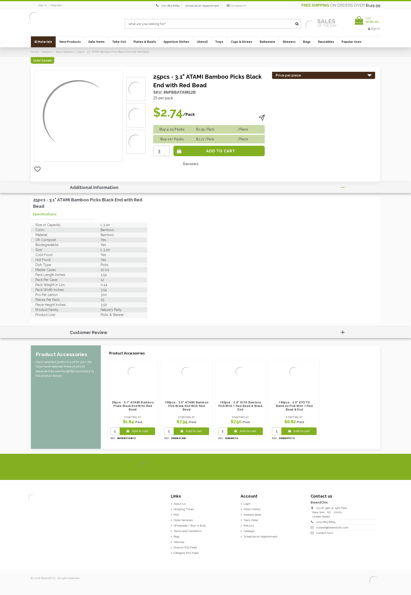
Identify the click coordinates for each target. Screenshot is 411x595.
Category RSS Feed (186, 553)
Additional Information (94, 187)
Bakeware (267, 42)
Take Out (119, 42)
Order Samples (183, 520)
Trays (219, 42)
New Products (70, 42)
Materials (44, 42)
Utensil (202, 42)
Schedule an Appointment (202, 5)
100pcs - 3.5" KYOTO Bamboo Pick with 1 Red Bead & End (294, 406)
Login (247, 503)
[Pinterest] (367, 467)
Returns (249, 525)
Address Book (252, 514)
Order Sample (42, 60)
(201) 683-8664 (325, 522)
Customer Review (88, 332)
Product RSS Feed (185, 547)
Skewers (289, 42)
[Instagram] (359, 467)
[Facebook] (343, 467)
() (238, 5)
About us (180, 503)
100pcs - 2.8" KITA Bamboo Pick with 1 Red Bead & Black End (240, 406)
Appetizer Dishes (176, 42)
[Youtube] (375, 467)
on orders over (340, 5)
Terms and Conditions (187, 531)
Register (56, 5)
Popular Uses (352, 42)
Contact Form (324, 533)
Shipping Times (184, 509)
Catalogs (249, 531)
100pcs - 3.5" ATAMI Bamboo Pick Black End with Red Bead (187, 406)
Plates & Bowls (144, 42)
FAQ (176, 514)
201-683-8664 (170, 5)
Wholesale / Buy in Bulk (190, 525)
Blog (176, 536)
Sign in (42, 5)
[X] (351, 467)
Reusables (326, 42)
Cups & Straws (241, 42)
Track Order (251, 520)
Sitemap (179, 542)
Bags (307, 42)
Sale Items (96, 42)
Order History (252, 509)
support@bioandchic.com (332, 527)
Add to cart (140, 431)
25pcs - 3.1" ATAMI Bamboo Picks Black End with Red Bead (133, 406)
